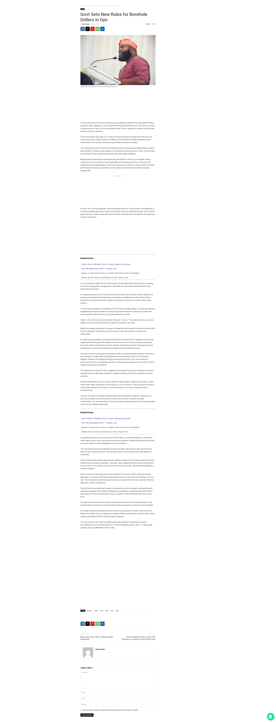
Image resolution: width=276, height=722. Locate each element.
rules (116, 610)
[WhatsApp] (201, 1)
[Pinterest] (92, 29)
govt (102, 610)
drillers (96, 610)
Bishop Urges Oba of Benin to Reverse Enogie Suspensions (96, 638)
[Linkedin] (193, 1)
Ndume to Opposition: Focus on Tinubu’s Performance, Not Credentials (110, 273)
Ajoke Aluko (86, 24)
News (87, 6)
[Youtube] (203, 1)
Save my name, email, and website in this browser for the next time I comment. (110, 710)
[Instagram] (190, 1)
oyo (112, 610)
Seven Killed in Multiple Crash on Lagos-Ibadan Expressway (106, 264)
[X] (198, 1)
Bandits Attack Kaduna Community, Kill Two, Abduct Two (105, 277)
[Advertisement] (117, 105)
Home (82, 6)
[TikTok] (195, 1)
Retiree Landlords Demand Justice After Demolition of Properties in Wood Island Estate (138, 638)
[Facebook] (187, 1)
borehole (89, 610)
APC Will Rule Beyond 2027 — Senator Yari (99, 269)
